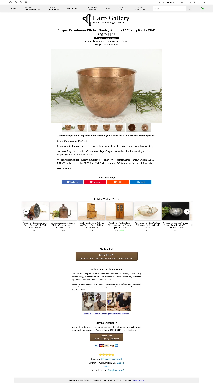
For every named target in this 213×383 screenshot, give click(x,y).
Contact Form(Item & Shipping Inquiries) (106, 337)
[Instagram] (20, 2)
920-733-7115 (200, 2)
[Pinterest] (15, 2)
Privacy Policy (138, 380)
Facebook (73, 182)
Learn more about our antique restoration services (106, 313)
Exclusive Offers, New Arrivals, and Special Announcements (106, 256)
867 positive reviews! (111, 358)
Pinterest (96, 182)
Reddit (119, 182)
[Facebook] (10, 2)
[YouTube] (25, 2)
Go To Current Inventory (108, 38)
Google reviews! (116, 370)
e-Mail (142, 182)
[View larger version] (106, 85)
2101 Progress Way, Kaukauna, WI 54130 (177, 2)
